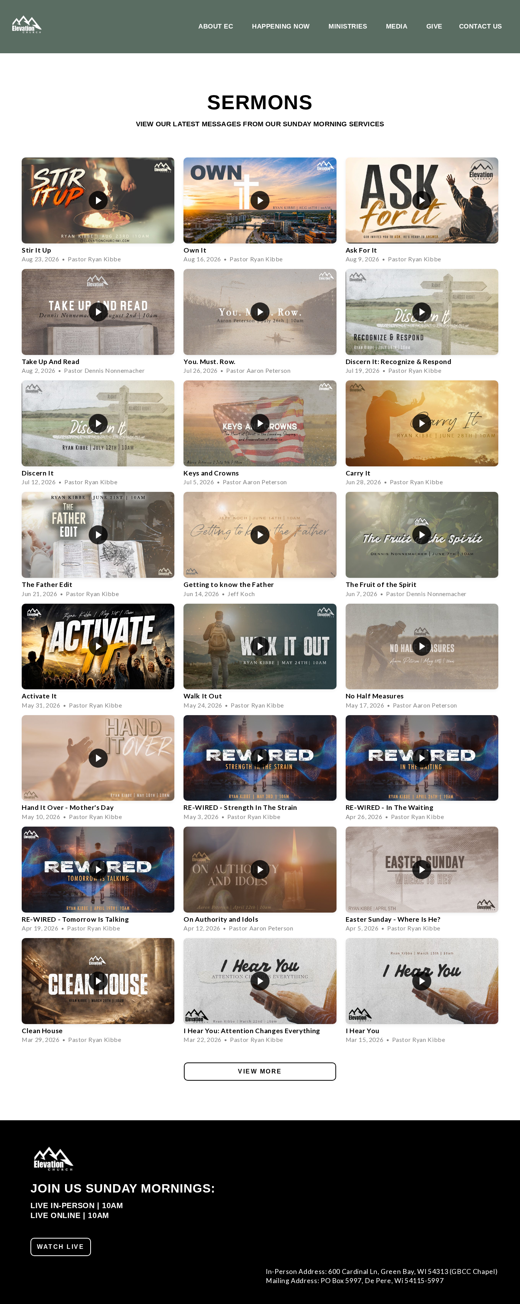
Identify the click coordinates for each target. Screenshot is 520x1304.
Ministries (349, 26)
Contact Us (480, 26)
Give (434, 26)
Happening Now (282, 26)
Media (398, 26)
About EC (216, 26)
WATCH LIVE (61, 1247)
